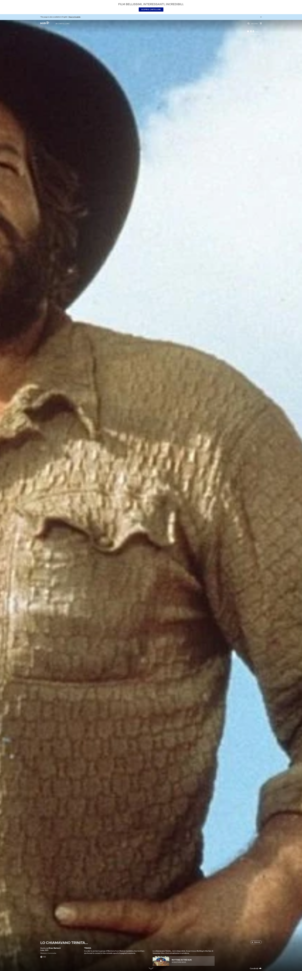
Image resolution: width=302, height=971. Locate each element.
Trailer (257, 942)
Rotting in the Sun (182, 960)
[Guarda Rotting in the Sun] (161, 961)
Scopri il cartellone (151, 9)
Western (43, 953)
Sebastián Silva (179, 962)
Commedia (52, 953)
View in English (74, 17)
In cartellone (63, 23)
